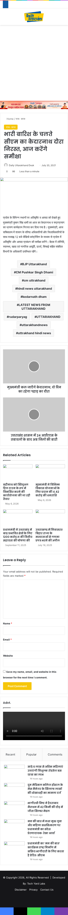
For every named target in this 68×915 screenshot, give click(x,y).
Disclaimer (21, 889)
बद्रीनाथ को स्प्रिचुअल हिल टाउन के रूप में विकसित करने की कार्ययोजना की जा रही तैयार (16, 492)
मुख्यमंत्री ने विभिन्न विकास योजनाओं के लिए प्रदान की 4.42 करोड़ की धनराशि (48, 490)
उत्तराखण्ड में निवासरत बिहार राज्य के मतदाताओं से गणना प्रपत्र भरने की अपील (49, 535)
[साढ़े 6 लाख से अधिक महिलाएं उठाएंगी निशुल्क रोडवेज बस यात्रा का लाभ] (14, 772)
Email (7, 639)
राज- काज (20, 118)
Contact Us (46, 889)
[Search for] (63, 18)
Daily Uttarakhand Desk (21, 165)
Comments (55, 754)
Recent (10, 754)
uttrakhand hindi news (34, 333)
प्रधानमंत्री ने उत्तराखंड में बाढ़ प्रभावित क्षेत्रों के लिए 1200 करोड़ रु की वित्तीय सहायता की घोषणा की (17, 535)
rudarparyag (18, 317)
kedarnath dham (34, 297)
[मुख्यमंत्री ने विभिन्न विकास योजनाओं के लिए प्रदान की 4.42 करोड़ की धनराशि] (50, 472)
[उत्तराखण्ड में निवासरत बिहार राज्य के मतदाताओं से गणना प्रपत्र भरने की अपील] (50, 517)
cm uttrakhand (34, 280)
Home (10, 118)
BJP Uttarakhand (34, 264)
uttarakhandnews (35, 325)
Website (8, 655)
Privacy (33, 889)
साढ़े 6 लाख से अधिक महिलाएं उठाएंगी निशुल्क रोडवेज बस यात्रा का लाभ (45, 771)
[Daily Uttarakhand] (34, 16)
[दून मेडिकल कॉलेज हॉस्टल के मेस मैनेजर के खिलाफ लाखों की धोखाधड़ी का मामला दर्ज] (14, 790)
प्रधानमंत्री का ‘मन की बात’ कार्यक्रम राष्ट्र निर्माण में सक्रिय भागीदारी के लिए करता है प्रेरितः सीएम (46, 849)
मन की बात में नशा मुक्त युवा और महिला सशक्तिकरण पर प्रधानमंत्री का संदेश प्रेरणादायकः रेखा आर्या (45, 827)
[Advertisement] (34, 63)
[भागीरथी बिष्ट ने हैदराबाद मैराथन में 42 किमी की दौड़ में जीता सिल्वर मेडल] (14, 808)
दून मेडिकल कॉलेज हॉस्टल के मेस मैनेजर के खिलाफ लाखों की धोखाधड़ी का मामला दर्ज (45, 789)
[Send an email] (35, 165)
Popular (31, 754)
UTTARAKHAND (48, 317)
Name (7, 623)
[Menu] (5, 18)
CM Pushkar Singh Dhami (34, 272)
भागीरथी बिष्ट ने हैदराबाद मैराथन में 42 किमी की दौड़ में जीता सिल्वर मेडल (45, 807)
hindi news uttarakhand (34, 288)
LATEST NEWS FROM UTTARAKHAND (34, 306)
